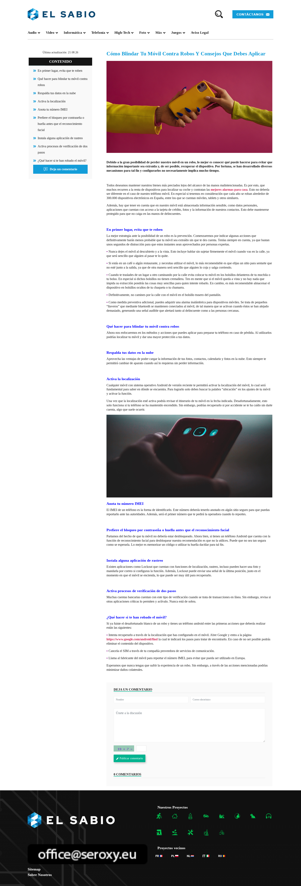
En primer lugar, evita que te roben (60, 70)
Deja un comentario (63, 169)
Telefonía (98, 33)
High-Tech (122, 33)
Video (50, 33)
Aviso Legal (200, 33)
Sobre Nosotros (40, 875)
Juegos (176, 33)
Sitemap (34, 869)
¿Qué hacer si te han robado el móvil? (62, 160)
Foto (142, 33)
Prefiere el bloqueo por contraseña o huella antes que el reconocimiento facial (61, 124)
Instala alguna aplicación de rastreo (60, 138)
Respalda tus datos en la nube (57, 93)
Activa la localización (52, 101)
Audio (32, 33)
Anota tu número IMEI (52, 109)
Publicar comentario (131, 758)
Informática (73, 33)
